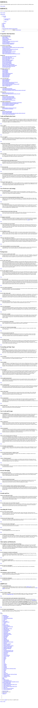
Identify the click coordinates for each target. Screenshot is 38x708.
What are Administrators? (6, 79)
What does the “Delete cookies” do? (8, 43)
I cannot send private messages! (7, 88)
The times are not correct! (6, 48)
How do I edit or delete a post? (7, 57)
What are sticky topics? (6, 75)
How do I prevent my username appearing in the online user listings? (13, 47)
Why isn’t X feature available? (7, 112)
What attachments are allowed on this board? (9, 107)
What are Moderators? (5, 80)
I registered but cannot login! (6, 39)
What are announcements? (6, 74)
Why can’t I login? (5, 40)
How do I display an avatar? (6, 51)
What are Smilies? (5, 71)
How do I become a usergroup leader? (8, 83)
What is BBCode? (5, 69)
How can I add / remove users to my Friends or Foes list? (11, 93)
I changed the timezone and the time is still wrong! (10, 49)
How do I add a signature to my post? (8, 58)
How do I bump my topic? (6, 67)
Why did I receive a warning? (7, 63)
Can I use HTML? (5, 70)
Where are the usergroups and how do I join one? (10, 82)
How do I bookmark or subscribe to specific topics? (10, 103)
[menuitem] (7, 18)
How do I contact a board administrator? (8, 114)
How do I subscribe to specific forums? (8, 104)
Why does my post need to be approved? (8, 66)
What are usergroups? (5, 81)
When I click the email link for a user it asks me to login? (11, 53)
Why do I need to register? (6, 36)
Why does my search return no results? (8, 97)
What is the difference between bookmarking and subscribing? (12, 102)
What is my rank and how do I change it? (8, 52)
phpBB (28, 219)
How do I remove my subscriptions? (8, 105)
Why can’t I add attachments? (7, 62)
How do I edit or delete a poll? (7, 60)
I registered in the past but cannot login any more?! (10, 41)
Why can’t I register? (5, 38)
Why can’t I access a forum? (6, 61)
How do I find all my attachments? (7, 108)
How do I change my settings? (7, 46)
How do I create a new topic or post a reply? (9, 56)
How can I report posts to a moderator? (8, 64)
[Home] (2, 14)
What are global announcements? (7, 73)
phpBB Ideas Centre (10, 594)
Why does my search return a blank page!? (9, 98)
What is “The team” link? (6, 85)
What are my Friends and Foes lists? (8, 92)
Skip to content (2, 6)
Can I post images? (5, 72)
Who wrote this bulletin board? (7, 111)
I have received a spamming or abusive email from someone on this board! (14, 90)
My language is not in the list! (7, 50)
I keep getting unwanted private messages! (9, 89)
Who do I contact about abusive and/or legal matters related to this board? (13, 113)
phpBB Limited (28, 586)
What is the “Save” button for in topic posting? (9, 65)
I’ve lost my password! (6, 42)
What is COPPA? (5, 37)
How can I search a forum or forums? (8, 96)
